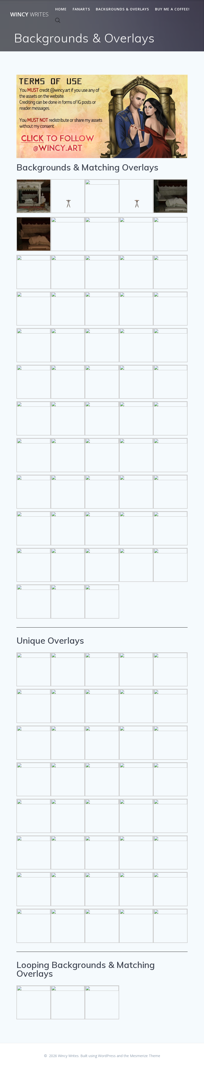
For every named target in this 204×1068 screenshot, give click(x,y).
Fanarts (81, 9)
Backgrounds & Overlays (122, 9)
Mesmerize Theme (145, 1055)
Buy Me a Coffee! (172, 9)
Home (61, 9)
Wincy (29, 14)
